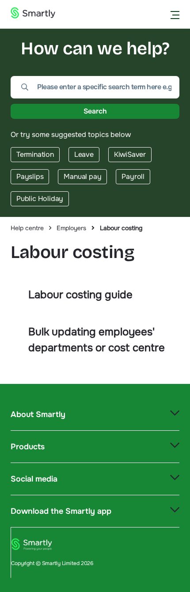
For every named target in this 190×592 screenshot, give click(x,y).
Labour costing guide (80, 294)
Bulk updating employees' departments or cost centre (96, 339)
